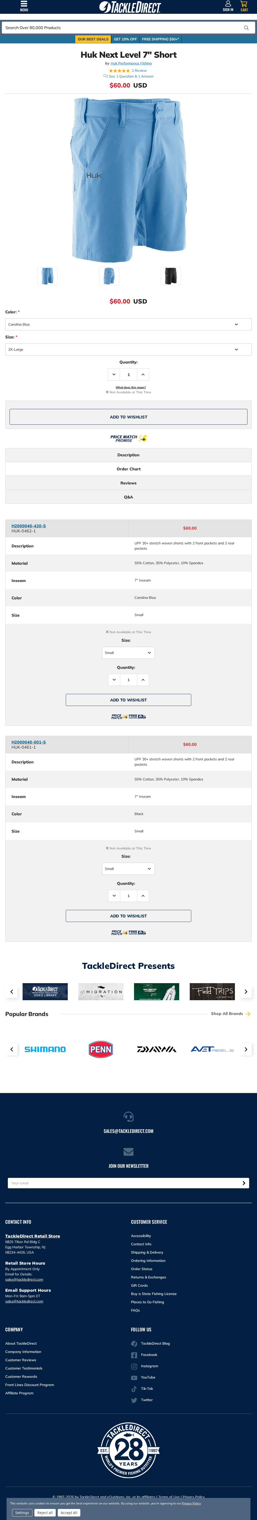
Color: (12, 311)
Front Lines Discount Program (29, 1385)
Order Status (141, 1269)
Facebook (149, 1354)
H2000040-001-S (29, 742)
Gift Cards (139, 1285)
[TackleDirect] (130, 7)
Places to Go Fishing (147, 1302)
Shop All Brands (227, 1013)
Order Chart (129, 468)
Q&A (128, 496)
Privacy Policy (194, 1497)
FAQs (135, 1310)
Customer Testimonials (23, 1368)
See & (131, 76)
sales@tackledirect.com (24, 1279)
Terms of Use (169, 1497)
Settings (22, 1512)
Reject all (45, 1512)
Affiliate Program (19, 1393)
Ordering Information (148, 1260)
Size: (11, 336)
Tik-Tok (147, 1388)
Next (246, 992)
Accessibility (141, 1236)
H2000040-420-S (29, 525)
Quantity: (128, 362)
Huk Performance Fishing (131, 63)
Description (128, 454)
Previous (11, 992)
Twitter (147, 1400)
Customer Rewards (21, 1376)
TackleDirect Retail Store (32, 1236)
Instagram (149, 1366)
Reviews (128, 482)
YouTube (148, 1377)
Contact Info (141, 1244)
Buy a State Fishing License (154, 1293)
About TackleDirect (21, 1343)
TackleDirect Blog (155, 1343)
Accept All (69, 1512)
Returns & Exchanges (148, 1277)
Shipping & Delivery (147, 1252)
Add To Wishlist (128, 416)
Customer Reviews (20, 1360)
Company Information (23, 1351)
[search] (246, 27)
